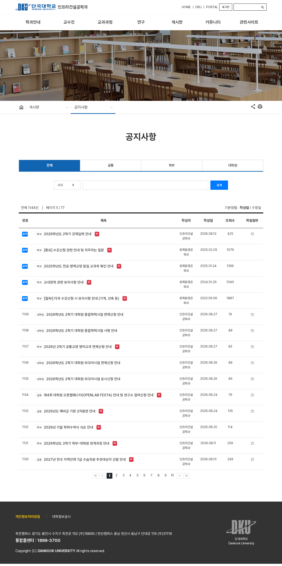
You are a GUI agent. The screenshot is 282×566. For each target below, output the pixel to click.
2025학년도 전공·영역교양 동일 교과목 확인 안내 (75, 266)
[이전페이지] (102, 476)
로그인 (225, 7)
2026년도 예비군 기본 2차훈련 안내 (66, 411)
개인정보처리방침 (27, 517)
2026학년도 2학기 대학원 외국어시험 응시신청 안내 (78, 379)
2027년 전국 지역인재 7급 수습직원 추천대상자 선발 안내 (81, 459)
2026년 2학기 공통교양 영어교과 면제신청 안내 (74, 347)
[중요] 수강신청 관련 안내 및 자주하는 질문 (70, 250)
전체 (49, 165)
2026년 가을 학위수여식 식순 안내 (65, 427)
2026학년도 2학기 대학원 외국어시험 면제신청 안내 (78, 363)
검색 (219, 185)
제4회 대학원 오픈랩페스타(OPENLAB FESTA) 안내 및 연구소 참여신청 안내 (95, 395)
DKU (198, 7)
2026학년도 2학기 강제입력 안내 (64, 234)
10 (172, 475)
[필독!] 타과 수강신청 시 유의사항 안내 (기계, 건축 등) (78, 298)
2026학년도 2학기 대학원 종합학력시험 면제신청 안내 (80, 314)
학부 (172, 165)
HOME (186, 7)
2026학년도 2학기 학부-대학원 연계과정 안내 (73, 443)
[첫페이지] (95, 476)
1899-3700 (48, 540)
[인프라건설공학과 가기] (35, 7)
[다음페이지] (179, 476)
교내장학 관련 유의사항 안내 (60, 282)
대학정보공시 (61, 517)
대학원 (232, 165)
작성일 (244, 208)
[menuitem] (32, 22)
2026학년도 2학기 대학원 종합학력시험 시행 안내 (77, 331)
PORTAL (212, 7)
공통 (111, 165)
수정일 (256, 208)
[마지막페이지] (186, 476)
